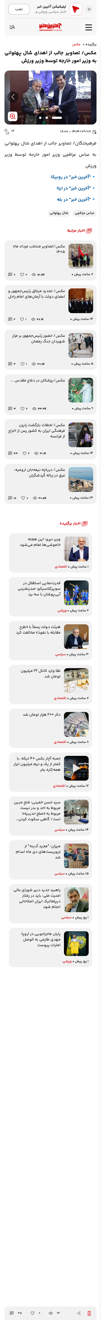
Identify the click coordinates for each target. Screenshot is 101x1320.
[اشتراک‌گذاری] (79, 1313)
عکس (76, 44)
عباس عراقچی (84, 213)
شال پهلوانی (59, 213)
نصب (19, 9)
